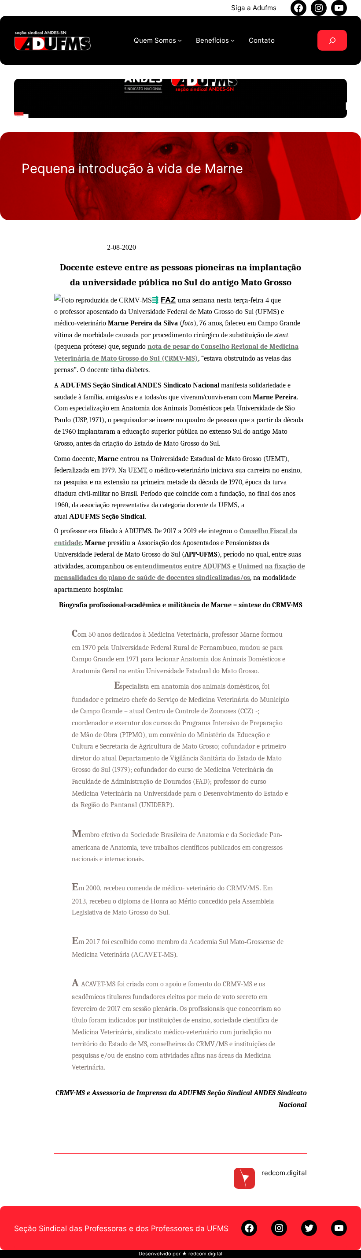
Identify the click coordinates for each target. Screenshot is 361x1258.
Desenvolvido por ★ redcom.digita (180, 1254)
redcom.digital (284, 1173)
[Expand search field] (332, 40)
